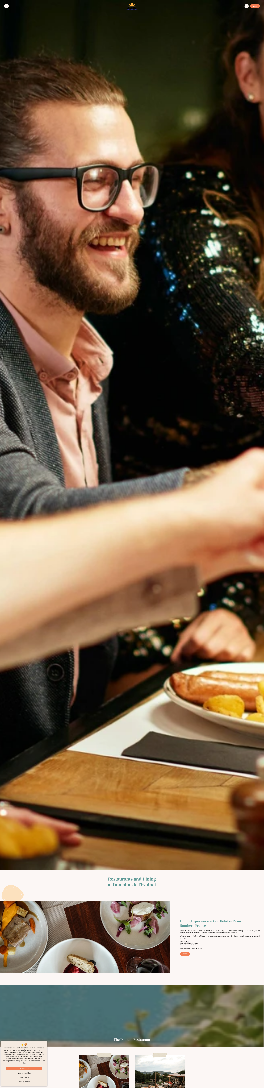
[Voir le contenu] (132, 866)
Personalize (24, 1077)
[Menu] (6, 6)
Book (255, 6)
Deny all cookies (24, 1073)
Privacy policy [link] (24, 1082)
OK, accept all (24, 1069)
